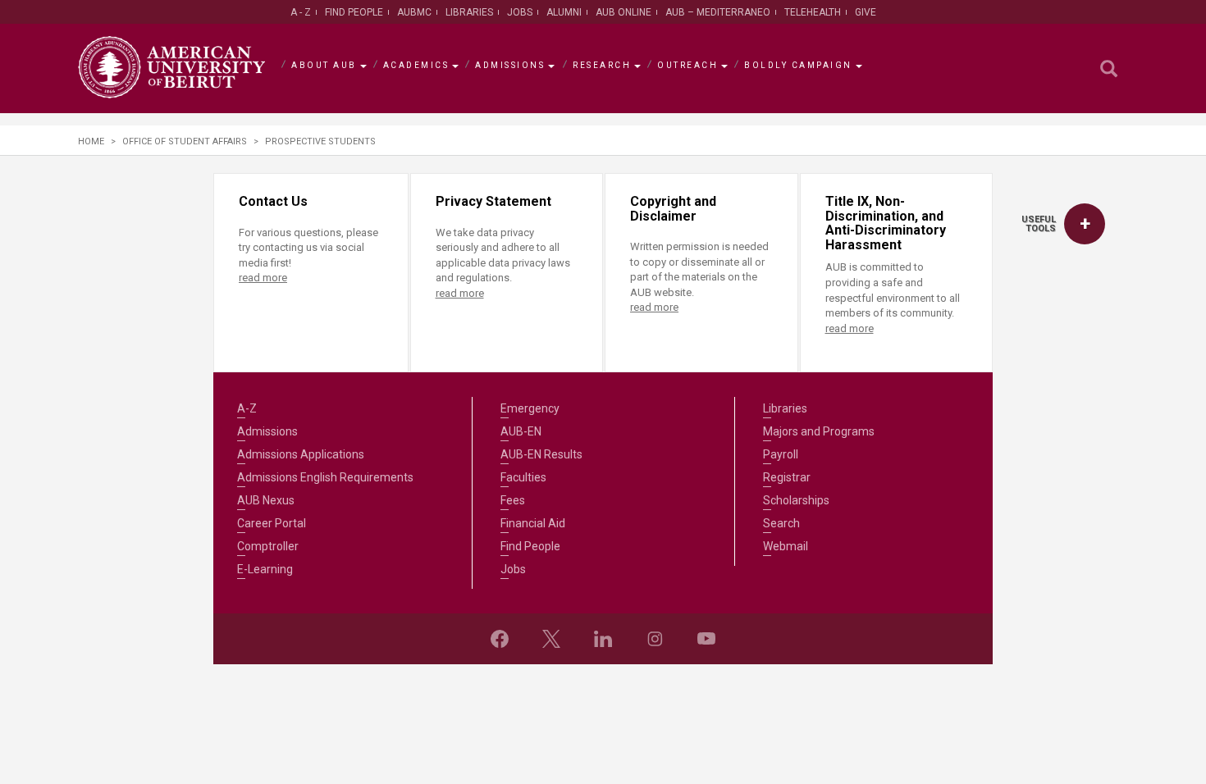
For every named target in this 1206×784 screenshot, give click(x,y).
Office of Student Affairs (184, 141)
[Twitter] (551, 639)
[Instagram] (654, 639)
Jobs (519, 12)
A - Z (300, 12)
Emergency (530, 408)
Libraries (469, 12)
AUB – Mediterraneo (717, 12)
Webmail (785, 546)
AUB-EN (520, 431)
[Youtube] (706, 639)
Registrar (787, 477)
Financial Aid (532, 523)
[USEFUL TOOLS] (1084, 224)
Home (91, 141)
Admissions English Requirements (325, 477)
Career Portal (271, 523)
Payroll (780, 454)
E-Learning (265, 569)
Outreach (687, 65)
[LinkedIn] (603, 639)
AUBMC (414, 12)
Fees (512, 500)
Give (865, 12)
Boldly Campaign (798, 65)
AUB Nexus (266, 500)
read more (263, 277)
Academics (416, 65)
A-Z (247, 408)
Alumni (564, 12)
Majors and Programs (819, 431)
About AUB (324, 65)
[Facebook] (499, 639)
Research (602, 65)
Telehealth (812, 12)
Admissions (510, 65)
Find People (354, 12)
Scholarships (796, 500)
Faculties (523, 477)
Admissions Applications (300, 454)
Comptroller (268, 546)
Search (781, 523)
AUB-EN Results (541, 454)
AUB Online (623, 12)
